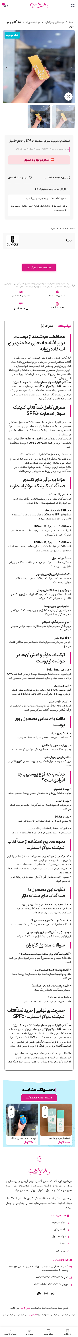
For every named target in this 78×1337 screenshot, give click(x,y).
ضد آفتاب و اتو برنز (59, 228)
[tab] (64, 326)
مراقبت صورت (33, 22)
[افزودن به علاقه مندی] (45, 1115)
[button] (71, 67)
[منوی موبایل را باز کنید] (73, 5)
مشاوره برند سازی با (39, 1314)
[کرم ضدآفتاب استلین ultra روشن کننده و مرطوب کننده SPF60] (22, 1120)
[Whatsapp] (53, 1293)
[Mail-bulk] (39, 1293)
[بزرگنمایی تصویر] (68, 96)
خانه (70, 22)
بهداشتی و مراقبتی (54, 22)
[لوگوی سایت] (39, 5)
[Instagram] (46, 1293)
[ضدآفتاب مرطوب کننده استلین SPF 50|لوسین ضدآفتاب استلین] (56, 1120)
